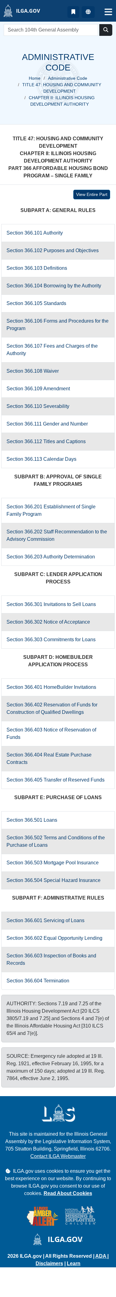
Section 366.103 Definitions (36, 268)
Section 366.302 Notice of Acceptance (48, 622)
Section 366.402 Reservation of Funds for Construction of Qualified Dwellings (51, 708)
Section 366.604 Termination (37, 980)
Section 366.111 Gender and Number (47, 423)
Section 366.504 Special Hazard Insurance (53, 880)
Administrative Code (67, 78)
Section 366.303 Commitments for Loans (51, 639)
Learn (73, 1263)
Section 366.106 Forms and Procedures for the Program (57, 324)
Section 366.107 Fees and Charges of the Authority (52, 349)
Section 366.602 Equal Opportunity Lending (54, 938)
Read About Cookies (68, 1193)
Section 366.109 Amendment (38, 388)
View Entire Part (91, 194)
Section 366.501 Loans (31, 820)
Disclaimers (49, 1263)
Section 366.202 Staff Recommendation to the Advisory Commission (56, 535)
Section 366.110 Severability (37, 406)
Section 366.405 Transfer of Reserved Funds (55, 779)
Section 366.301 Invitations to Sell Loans (51, 604)
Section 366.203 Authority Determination (50, 556)
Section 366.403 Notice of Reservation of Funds (51, 733)
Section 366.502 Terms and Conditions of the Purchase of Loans (55, 841)
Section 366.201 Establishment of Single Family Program (51, 510)
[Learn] (73, 12)
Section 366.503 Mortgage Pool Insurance (52, 862)
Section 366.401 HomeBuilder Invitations (51, 687)
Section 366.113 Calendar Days (41, 459)
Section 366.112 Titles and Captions (46, 441)
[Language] (88, 12)
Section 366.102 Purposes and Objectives (52, 250)
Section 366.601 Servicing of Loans (45, 920)
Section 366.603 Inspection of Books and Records (51, 959)
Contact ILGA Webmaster (58, 1156)
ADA (101, 1256)
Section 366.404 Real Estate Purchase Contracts (49, 758)
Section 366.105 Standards (36, 303)
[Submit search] (105, 30)
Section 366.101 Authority (34, 232)
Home (35, 78)
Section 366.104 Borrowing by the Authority (53, 285)
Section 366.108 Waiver (32, 371)
